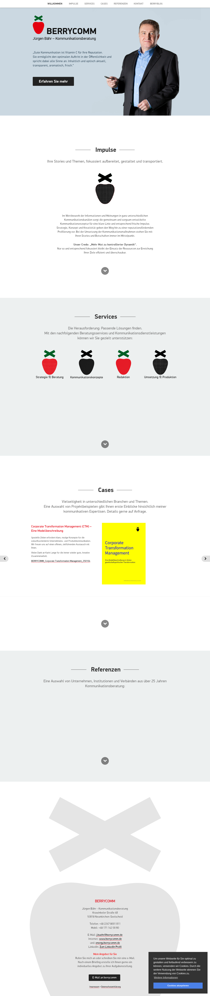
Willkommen (55, 3)
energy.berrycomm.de (108, 943)
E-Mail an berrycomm (104, 977)
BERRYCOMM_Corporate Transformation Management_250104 (60, 561)
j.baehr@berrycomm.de (109, 935)
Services (89, 3)
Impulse (73, 3)
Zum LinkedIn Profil (111, 947)
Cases (104, 3)
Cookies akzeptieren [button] (178, 985)
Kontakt (138, 3)
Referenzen (121, 3)
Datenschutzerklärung (111, 987)
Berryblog (156, 3)
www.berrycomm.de (110, 939)
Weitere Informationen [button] (166, 977)
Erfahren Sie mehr (53, 81)
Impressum (94, 987)
